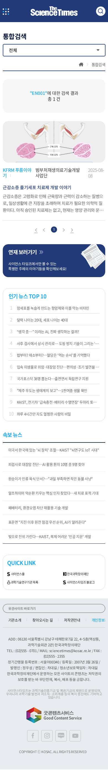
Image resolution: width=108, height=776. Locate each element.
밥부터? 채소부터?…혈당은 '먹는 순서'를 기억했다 (53, 355)
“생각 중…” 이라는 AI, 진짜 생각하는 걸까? (48, 331)
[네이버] (61, 735)
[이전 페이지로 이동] (44, 230)
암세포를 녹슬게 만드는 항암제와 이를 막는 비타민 (53, 308)
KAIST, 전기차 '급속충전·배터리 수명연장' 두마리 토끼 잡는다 (58, 402)
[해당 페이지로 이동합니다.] (54, 124)
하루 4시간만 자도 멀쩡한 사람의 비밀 (44, 413)
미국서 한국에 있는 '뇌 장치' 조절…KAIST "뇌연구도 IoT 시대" (53, 449)
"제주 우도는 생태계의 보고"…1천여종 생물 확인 (52, 390)
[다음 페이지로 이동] (63, 230)
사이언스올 (18, 574)
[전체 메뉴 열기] (6, 12)
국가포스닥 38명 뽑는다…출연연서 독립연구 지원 (53, 378)
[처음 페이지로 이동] (36, 230)
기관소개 (14, 620)
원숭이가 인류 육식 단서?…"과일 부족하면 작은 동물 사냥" (50, 478)
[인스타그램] (47, 735)
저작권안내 (72, 620)
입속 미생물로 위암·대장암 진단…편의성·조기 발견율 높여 (58, 366)
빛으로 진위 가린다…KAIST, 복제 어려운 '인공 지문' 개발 (49, 536)
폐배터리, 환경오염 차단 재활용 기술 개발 (38, 507)
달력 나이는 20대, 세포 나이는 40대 (42, 319)
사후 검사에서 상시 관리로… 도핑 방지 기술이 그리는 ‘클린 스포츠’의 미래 (58, 343)
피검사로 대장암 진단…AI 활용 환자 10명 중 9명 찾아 (46, 464)
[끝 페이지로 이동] (72, 230)
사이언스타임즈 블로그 (80, 582)
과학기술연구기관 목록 (24, 582)
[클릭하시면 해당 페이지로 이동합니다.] (54, 11)
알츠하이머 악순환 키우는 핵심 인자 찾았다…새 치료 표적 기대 (53, 493)
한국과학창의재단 (78, 574)
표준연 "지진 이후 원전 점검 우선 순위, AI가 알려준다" (47, 522)
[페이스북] (32, 735)
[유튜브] (75, 735)
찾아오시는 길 (42, 620)
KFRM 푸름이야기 (17, 172)
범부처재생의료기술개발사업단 (57, 172)
